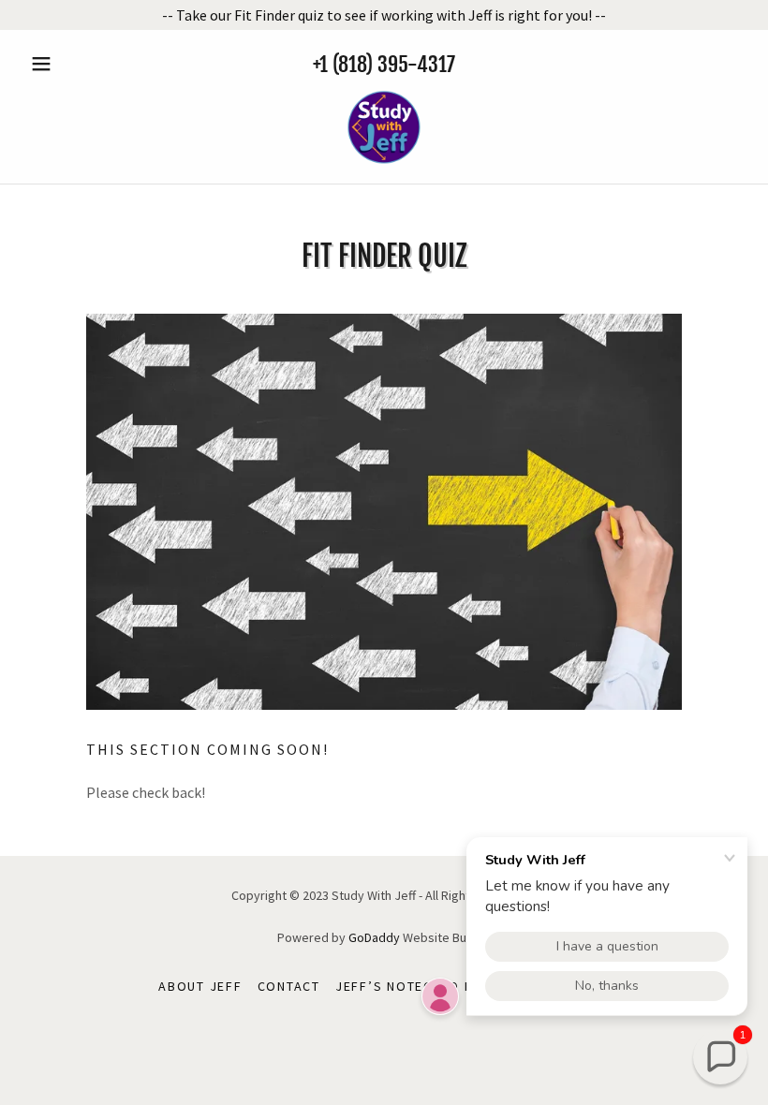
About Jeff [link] (200, 986)
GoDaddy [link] (374, 937)
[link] (384, 127)
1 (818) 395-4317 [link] (387, 64)
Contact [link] (289, 986)
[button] (76, 63)
